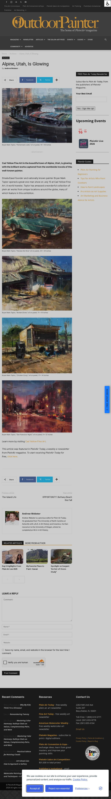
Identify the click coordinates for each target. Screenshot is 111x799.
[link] (107, 3)
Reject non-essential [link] (59, 788)
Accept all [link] (35, 788)
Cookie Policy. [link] (80, 779)
